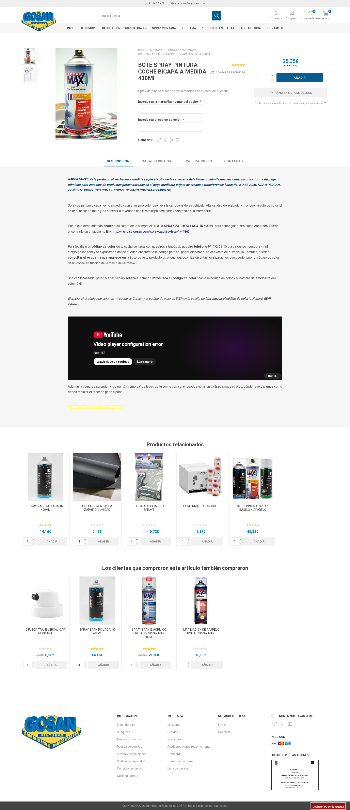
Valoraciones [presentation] (199, 161)
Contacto (224, 732)
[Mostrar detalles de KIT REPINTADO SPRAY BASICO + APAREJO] (252, 477)
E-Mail (222, 725)
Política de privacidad (131, 761)
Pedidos (173, 732)
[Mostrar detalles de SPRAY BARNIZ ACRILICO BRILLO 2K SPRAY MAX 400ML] (149, 600)
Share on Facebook (165, 140)
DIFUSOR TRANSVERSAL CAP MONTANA (45, 631)
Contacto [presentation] (233, 161)
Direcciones (175, 739)
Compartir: (145, 140)
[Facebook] (282, 724)
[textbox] (155, 15)
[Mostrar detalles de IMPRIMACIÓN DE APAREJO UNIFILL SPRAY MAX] (201, 600)
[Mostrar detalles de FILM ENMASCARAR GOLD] (201, 477)
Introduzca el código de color (159, 120)
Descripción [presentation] (118, 161)
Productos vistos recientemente (189, 746)
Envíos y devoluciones (131, 754)
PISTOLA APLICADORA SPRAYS (149, 508)
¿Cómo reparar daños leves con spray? (95, 407)
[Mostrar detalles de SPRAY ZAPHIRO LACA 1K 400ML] (45, 477)
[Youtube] (290, 724)
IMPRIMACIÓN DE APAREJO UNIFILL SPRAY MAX (200, 631)
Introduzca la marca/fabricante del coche (168, 101)
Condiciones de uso (130, 768)
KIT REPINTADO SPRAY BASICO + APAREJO (252, 508)
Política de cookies (129, 746)
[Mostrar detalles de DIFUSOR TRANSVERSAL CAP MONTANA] (45, 600)
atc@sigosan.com (80, 252)
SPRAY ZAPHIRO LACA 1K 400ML (45, 508)
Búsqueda (123, 732)
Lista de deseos (178, 768)
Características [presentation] (158, 161)
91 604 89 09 (157, 3)
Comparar (291, 18)
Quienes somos (127, 776)
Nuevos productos (129, 739)
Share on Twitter (158, 140)
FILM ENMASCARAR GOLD (201, 506)
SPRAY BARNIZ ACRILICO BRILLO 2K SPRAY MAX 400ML (149, 633)
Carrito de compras (180, 761)
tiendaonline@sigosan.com (188, 3)
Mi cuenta (276, 18)
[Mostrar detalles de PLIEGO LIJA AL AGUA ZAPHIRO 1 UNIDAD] (97, 477)
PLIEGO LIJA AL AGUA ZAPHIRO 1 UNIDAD (97, 508)
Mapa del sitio (126, 725)
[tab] (118, 161)
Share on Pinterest (171, 140)
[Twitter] (274, 724)
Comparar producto (230, 72)
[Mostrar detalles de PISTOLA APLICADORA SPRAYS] (149, 477)
